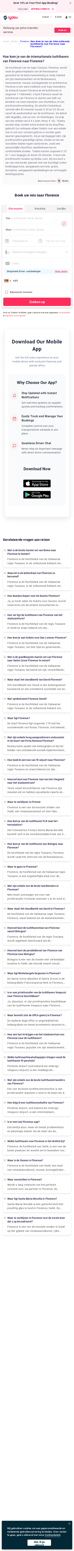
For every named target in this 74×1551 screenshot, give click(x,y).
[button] (8, 280)
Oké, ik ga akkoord (39, 1543)
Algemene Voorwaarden (15, 316)
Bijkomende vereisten (21, 292)
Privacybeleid (64, 313)
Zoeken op (37, 302)
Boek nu (62, 30)
